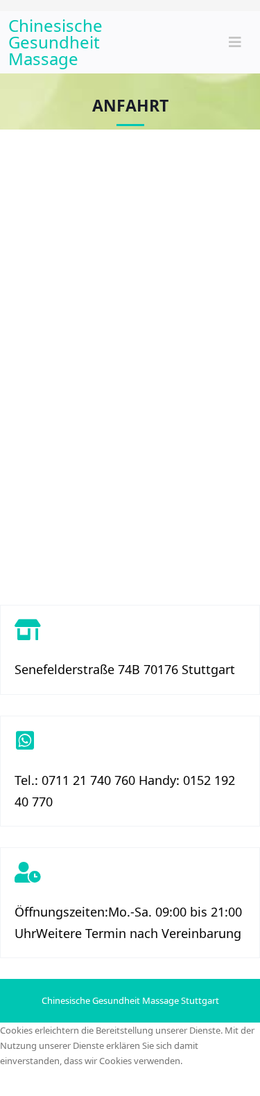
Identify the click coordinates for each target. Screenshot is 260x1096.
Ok (20, 1082)
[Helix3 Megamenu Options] (235, 42)
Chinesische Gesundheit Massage (55, 42)
